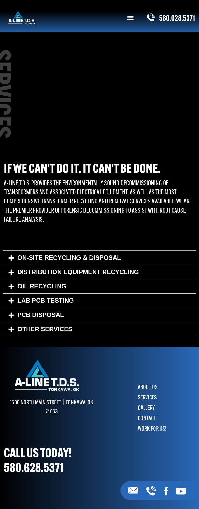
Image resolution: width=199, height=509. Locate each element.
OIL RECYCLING (41, 286)
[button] (130, 17)
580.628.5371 (33, 469)
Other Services (44, 328)
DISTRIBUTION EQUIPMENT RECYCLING (78, 271)
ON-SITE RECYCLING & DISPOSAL (69, 257)
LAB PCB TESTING (45, 300)
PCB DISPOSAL (40, 314)
